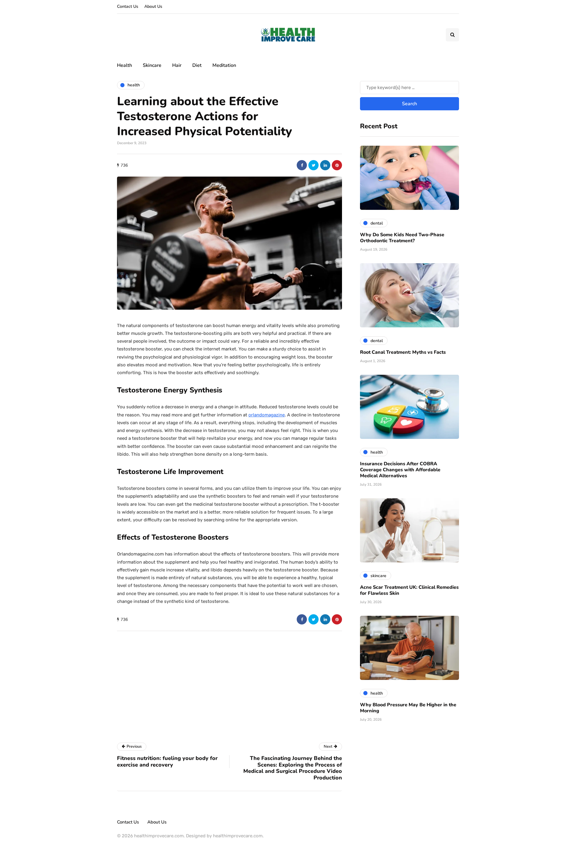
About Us (153, 6)
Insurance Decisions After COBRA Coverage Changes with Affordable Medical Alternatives (400, 469)
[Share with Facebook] (302, 165)
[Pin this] (337, 165)
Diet (197, 65)
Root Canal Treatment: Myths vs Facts (403, 352)
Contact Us (127, 6)
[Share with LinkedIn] (325, 165)
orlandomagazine (266, 415)
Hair (177, 65)
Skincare (152, 65)
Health (124, 65)
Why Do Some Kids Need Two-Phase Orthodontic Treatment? (402, 237)
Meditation (224, 65)
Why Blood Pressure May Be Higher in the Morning (408, 708)
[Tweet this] (313, 165)
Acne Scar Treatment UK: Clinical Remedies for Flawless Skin (409, 590)
